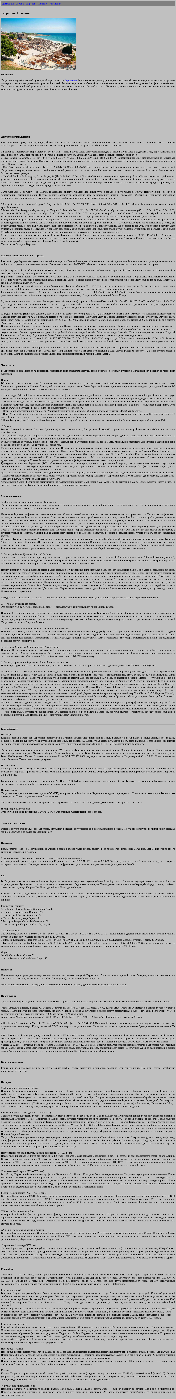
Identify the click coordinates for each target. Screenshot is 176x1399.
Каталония (55, 3)
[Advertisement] (78, 115)
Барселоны (71, 80)
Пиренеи (31, 3)
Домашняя (8, 3)
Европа (20, 3)
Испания (42, 3)
